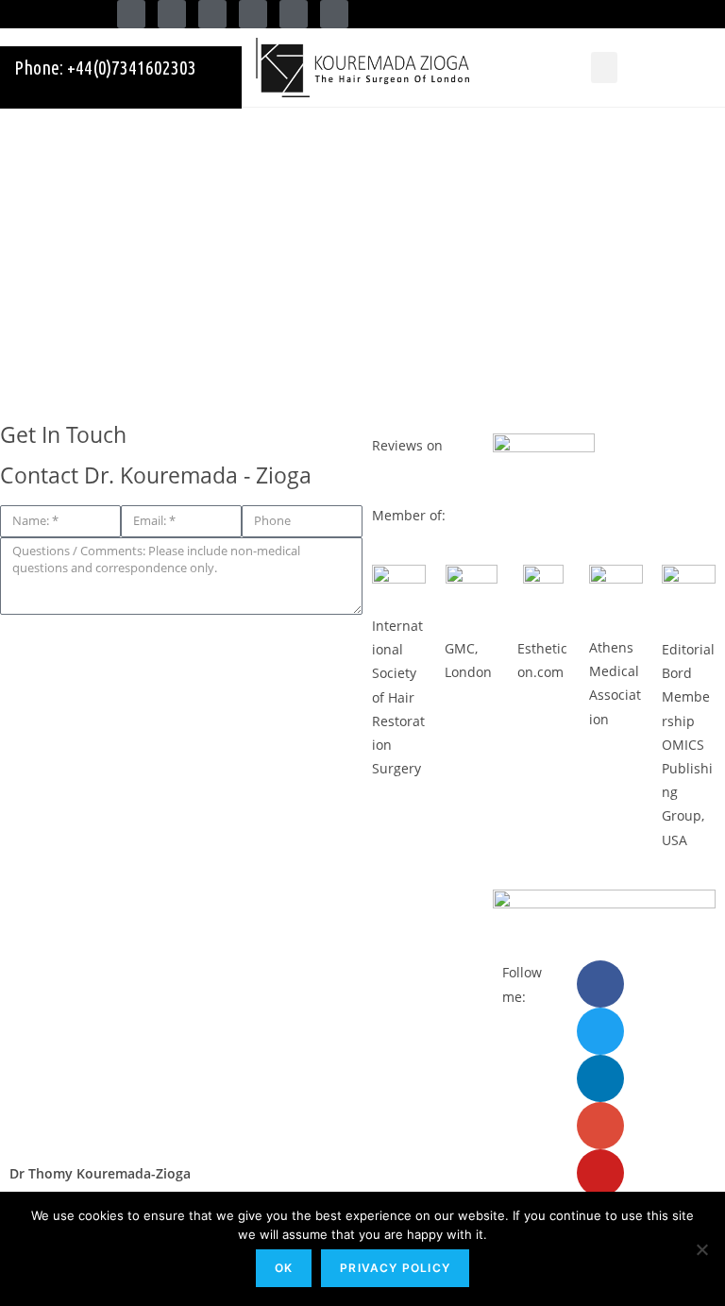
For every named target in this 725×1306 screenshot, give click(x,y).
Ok (284, 1268)
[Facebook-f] (131, 14)
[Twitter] (172, 14)
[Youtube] (293, 14)
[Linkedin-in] (212, 14)
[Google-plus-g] (253, 14)
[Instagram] (334, 14)
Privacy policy (395, 1268)
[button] (604, 67)
